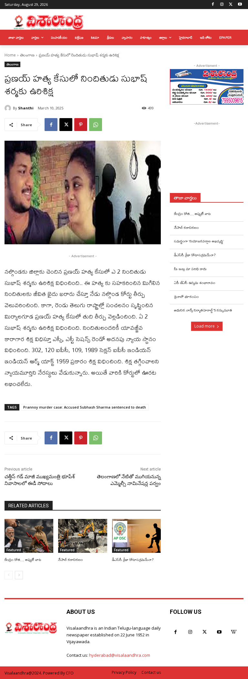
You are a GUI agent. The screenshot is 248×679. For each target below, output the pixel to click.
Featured (13, 550)
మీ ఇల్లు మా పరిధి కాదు (190, 268)
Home (10, 55)
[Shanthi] (9, 108)
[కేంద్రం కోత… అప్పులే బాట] (29, 536)
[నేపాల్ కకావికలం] (82, 536)
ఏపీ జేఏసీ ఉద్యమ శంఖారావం (194, 282)
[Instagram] (222, 4)
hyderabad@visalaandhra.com (119, 655)
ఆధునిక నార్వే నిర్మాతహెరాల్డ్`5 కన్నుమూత (203, 310)
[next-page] (19, 575)
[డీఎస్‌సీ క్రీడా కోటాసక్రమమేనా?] (136, 536)
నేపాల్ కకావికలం (70, 559)
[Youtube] (239, 4)
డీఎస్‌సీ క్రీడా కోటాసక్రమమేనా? (133, 559)
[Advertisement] (209, 159)
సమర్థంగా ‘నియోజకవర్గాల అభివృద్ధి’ (199, 241)
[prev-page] (9, 575)
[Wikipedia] (233, 632)
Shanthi (26, 108)
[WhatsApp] (95, 124)
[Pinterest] (80, 124)
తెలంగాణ (27, 55)
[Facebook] (213, 4)
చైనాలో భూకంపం (186, 296)
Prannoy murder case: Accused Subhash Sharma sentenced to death (84, 407)
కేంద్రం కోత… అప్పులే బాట (23, 559)
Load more (204, 326)
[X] (230, 4)
